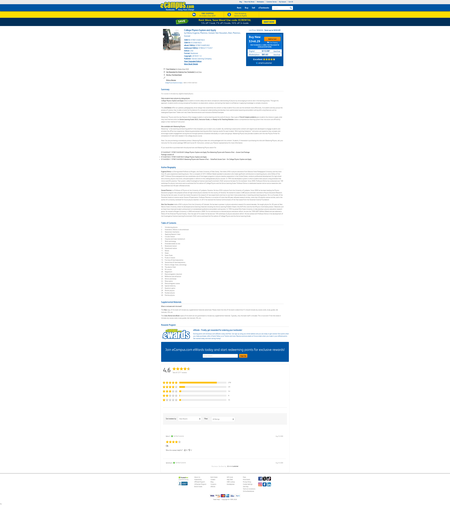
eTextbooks (264, 7)
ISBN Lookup (231, 482)
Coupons (213, 484)
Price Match (246, 479)
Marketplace (260, 2)
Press (244, 477)
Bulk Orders (214, 477)
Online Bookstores (248, 491)
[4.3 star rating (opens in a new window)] (269, 59)
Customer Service (271, 2)
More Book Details (191, 64)
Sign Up (243, 356)
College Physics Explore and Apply (173, 83)
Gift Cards (230, 477)
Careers (213, 479)
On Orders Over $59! (177, 69)
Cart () (291, 2)
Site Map (245, 486)
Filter (206, 419)
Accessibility (198, 479)
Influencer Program (200, 484)
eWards (213, 486)
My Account (282, 2)
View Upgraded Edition (193, 61)
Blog (240, 2)
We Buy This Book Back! (174, 75)
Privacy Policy (247, 482)
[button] (197, 383)
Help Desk (230, 479)
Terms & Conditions (249, 489)
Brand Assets (198, 486)
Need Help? (216, 499)
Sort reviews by (171, 419)
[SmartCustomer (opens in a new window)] (264, 63)
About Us (197, 477)
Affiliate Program (199, 482)
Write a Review (171, 80)
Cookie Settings (247, 484)
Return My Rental (249, 2)
